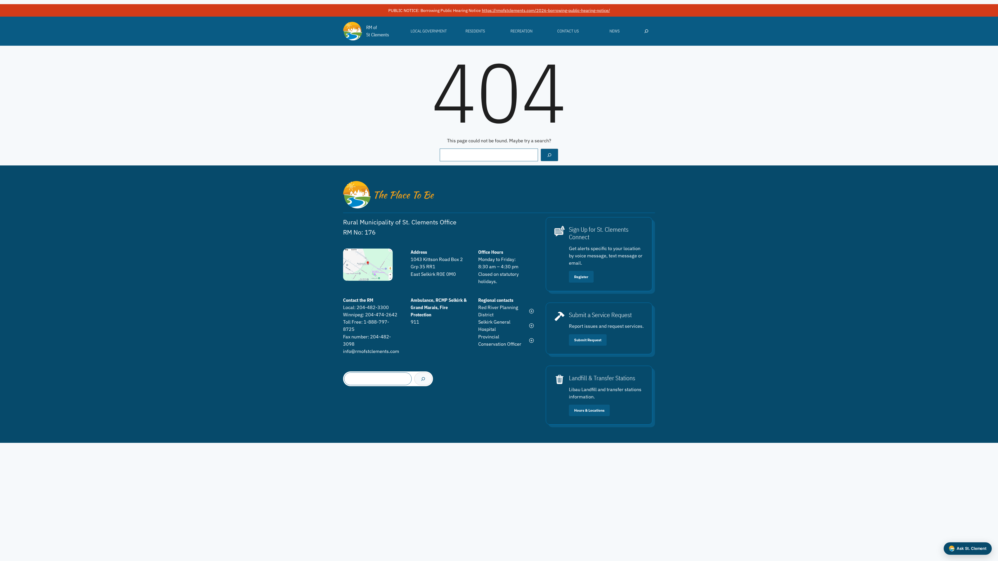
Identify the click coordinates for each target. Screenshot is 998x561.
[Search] (549, 155)
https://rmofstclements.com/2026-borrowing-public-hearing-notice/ (546, 10)
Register (581, 276)
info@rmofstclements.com (371, 351)
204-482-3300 (373, 307)
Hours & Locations (589, 410)
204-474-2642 (381, 315)
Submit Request (587, 339)
